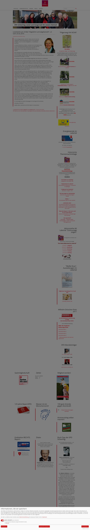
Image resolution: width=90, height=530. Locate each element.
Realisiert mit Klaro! (86, 528)
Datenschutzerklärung (24, 517)
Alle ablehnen (4, 526)
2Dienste (7, 523)
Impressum (44, 517)
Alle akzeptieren (85, 526)
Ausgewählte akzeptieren (44, 526)
